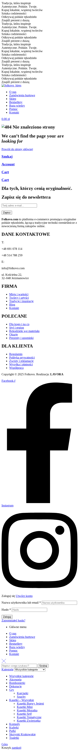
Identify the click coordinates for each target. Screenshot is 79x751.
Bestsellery (15, 643)
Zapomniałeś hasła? (13, 620)
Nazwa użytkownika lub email (21, 602)
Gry (11, 689)
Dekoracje (15, 686)
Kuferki (14, 727)
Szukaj (7, 156)
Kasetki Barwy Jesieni (30, 703)
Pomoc (13, 650)
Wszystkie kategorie (21, 676)
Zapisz (7, 212)
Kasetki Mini (25, 707)
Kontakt (14, 654)
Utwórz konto (24, 596)
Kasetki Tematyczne (29, 717)
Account (8, 164)
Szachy (21, 696)
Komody (14, 724)
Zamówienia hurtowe (22, 636)
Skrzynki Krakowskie (22, 734)
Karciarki (22, 693)
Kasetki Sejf (24, 713)
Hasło (6, 609)
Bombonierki (17, 683)
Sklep (12, 640)
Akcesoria (15, 679)
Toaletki (14, 737)
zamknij (16, 747)
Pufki (12, 731)
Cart (5, 172)
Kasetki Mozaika (27, 710)
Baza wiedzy (17, 647)
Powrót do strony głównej (17, 149)
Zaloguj (7, 616)
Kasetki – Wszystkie (21, 700)
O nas (12, 633)
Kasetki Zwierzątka (28, 720)
